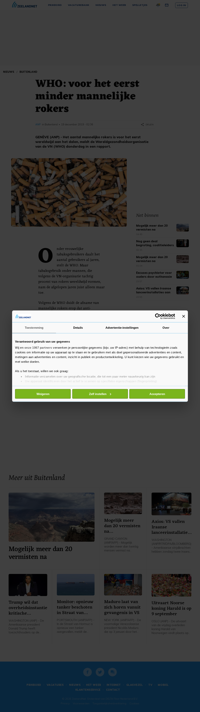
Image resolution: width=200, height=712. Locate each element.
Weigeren (43, 393)
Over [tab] (165, 327)
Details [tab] (78, 327)
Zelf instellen (97, 393)
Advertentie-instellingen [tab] (121, 327)
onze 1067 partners (38, 347)
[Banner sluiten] (183, 316)
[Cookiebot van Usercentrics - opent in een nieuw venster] (158, 316)
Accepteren (157, 393)
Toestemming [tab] (34, 327)
